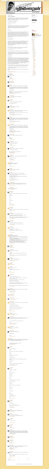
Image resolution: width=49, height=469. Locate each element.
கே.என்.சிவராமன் (11, 75)
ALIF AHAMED (11, 330)
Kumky (10, 234)
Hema (10, 338)
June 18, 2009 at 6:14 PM (12, 247)
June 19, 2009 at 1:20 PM (12, 416)
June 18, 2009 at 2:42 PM (12, 166)
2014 (33, 45)
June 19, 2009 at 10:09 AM (12, 365)
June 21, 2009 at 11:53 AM (12, 449)
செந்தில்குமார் (10, 436)
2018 (33, 43)
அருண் (10, 168)
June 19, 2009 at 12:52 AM (12, 336)
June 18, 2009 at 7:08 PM (12, 264)
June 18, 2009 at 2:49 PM (12, 170)
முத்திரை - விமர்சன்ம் (34, 62)
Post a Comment (10, 457)
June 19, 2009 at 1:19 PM (12, 411)
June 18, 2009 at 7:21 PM (12, 286)
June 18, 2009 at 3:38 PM (12, 185)
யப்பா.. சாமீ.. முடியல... (34, 69)
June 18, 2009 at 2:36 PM (12, 139)
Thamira (10, 266)
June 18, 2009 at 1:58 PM (12, 107)
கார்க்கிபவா (10, 109)
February (34, 73)
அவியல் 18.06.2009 (34, 65)
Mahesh (10, 288)
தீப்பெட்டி (10, 172)
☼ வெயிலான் (10, 418)
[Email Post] (14, 71)
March (33, 72)
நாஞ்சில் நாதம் (10, 220)
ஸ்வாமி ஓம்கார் (10, 274)
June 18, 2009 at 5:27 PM (12, 218)
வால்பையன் (10, 451)
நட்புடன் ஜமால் (10, 141)
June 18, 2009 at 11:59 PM (12, 324)
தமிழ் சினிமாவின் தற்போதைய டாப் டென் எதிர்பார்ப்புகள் (34, 60)
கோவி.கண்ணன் (11, 95)
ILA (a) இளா (10, 326)
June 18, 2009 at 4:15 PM (12, 189)
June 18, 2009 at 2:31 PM (12, 132)
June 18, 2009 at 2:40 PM (12, 145)
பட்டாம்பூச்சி (10, 245)
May (33, 70)
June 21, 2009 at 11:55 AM (12, 456)
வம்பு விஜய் (10, 99)
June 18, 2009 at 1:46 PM (12, 93)
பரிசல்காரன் (10, 191)
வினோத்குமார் (10, 187)
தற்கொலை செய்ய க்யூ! (34, 66)
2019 (33, 42)
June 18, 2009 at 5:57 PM (12, 232)
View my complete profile (34, 37)
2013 (33, 46)
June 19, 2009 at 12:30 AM (12, 328)
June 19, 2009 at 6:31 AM (12, 344)
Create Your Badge (33, 17)
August (34, 55)
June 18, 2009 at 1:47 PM (12, 97)
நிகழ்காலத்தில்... (10, 301)
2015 (33, 44)
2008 (33, 75)
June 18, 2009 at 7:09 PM (12, 272)
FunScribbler (10, 249)
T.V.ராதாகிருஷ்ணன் (11, 182)
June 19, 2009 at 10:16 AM (12, 407)
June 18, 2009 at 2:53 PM (12, 180)
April (33, 71)
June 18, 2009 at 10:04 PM (12, 299)
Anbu (10, 409)
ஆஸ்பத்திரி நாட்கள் (34, 64)
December (34, 50)
